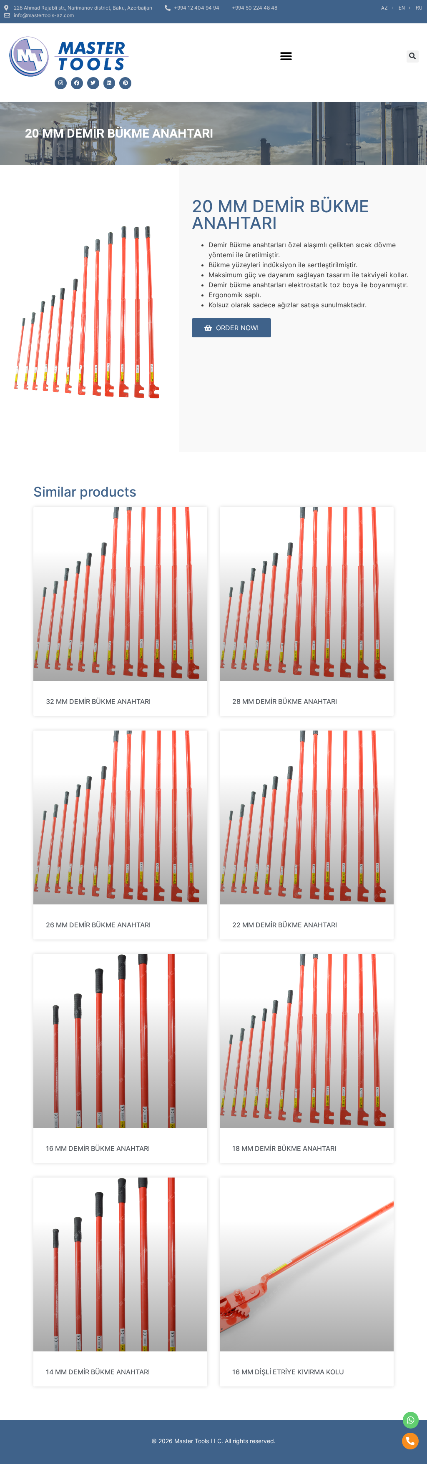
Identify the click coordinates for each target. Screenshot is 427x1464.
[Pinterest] (125, 83)
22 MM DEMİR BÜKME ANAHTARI (284, 925)
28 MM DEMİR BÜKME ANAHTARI (284, 701)
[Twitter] (93, 83)
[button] (286, 56)
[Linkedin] (109, 83)
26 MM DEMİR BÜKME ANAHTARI (98, 925)
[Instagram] (61, 83)
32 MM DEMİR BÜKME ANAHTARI (98, 701)
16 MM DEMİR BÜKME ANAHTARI (98, 1148)
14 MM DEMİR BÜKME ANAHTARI (98, 1372)
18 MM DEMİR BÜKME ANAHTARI (284, 1148)
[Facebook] (77, 83)
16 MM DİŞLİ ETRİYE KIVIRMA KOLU (288, 1372)
